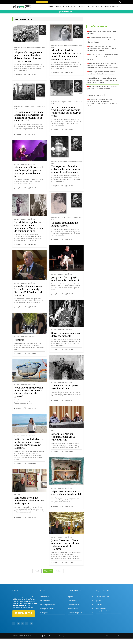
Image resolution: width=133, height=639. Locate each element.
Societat (74, 6)
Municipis (106, 2)
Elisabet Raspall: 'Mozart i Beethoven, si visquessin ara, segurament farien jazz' (28, 172)
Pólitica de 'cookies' (50, 636)
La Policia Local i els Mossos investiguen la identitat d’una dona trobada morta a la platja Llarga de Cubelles (102, 80)
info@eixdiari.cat (101, 609)
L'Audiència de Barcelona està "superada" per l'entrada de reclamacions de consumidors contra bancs (102, 89)
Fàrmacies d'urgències (75, 613)
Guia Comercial (73, 601)
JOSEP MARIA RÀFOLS (65, 12)
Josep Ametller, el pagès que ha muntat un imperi (65, 279)
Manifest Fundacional (102, 597)
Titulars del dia (44, 597)
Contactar (99, 605)
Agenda (70, 597)
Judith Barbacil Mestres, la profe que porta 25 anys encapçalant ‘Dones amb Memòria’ (29, 443)
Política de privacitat (34, 636)
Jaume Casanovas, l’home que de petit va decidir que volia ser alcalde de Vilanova (65, 544)
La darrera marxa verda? (97, 95)
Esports (99, 6)
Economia (82, 6)
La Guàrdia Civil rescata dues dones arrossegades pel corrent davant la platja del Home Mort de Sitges (101, 48)
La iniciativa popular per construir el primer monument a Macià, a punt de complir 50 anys (29, 226)
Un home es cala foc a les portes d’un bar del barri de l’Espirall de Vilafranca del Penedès (102, 57)
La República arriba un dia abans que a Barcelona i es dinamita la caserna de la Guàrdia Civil (29, 116)
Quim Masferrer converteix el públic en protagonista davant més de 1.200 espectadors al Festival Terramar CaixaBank (102, 65)
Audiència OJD (116, 636)
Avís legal (62, 636)
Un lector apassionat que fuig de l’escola (64, 224)
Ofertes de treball (73, 605)
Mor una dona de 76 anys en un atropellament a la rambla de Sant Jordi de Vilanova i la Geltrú (102, 40)
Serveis (106, 6)
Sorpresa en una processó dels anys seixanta (65, 334)
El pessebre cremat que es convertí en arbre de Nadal (66, 493)
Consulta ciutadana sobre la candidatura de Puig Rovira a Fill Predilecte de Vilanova (28, 290)
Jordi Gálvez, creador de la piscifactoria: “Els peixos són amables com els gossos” (28, 392)
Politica (66, 6)
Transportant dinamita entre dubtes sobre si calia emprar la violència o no (65, 169)
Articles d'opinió (45, 601)
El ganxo (19, 339)
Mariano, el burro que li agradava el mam (64, 387)
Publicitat (106, 636)
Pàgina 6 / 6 (48, 571)
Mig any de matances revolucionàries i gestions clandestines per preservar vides (66, 111)
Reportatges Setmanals (47, 605)
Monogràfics (44, 613)
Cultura (91, 6)
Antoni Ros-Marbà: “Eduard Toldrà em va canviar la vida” (63, 436)
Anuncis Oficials (73, 609)
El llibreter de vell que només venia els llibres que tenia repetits (29, 500)
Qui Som (98, 601)
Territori (58, 6)
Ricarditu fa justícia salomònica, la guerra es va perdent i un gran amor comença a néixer (66, 54)
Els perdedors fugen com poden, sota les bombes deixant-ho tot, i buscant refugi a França (28, 56)
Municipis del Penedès (47, 609)
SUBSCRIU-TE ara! (42, 2)
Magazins (115, 6)
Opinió (50, 6)
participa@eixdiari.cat (102, 611)
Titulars (114, 2)
